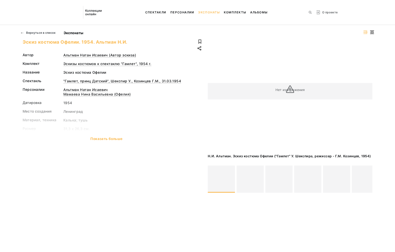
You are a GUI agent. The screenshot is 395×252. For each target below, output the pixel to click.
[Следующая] (367, 179)
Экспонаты (209, 12)
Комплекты (235, 12)
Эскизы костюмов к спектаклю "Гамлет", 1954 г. (107, 64)
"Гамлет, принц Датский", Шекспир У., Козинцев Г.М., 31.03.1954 (122, 81)
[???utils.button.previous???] (213, 179)
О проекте (330, 12)
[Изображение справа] (365, 32)
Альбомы (259, 12)
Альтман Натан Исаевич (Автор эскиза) (99, 55)
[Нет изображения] (221, 179)
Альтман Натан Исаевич (85, 90)
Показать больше (106, 139)
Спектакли (155, 12)
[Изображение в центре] (372, 32)
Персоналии (182, 12)
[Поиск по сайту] (310, 12)
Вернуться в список (41, 32)
